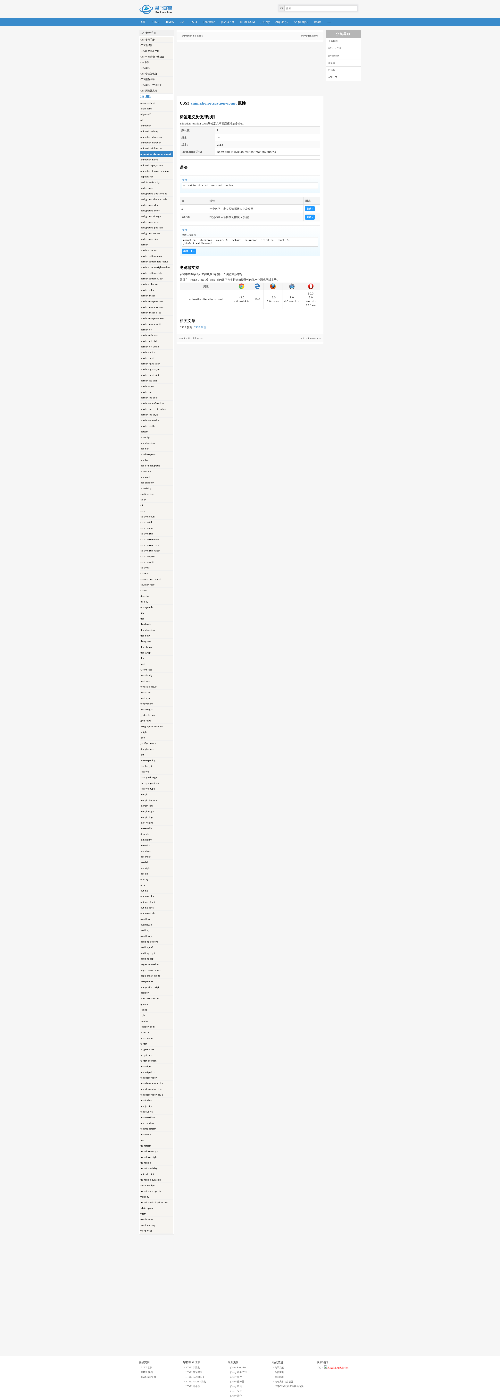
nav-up (144, 873)
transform (145, 1145)
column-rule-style (149, 545)
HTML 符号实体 (194, 1372)
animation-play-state (151, 165)
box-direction (147, 443)
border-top (146, 392)
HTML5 (169, 22)
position (144, 992)
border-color (147, 290)
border (144, 244)
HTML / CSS (334, 48)
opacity (144, 879)
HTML (155, 22)
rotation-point (147, 1026)
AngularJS (281, 22)
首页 (143, 22)
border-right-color (150, 363)
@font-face (146, 669)
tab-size (144, 1032)
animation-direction (151, 137)
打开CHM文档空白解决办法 (289, 1386)
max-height (146, 822)
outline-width (147, 913)
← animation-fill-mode (191, 35)
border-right (147, 358)
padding (144, 930)
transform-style (148, 1157)
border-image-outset (151, 301)
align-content (147, 103)
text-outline (146, 1111)
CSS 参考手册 (147, 39)
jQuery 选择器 (237, 1381)
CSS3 (193, 22)
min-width (145, 845)
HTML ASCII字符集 (196, 1381)
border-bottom (148, 250)
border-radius (147, 352)
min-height (146, 839)
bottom (144, 431)
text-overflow (147, 1117)
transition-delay (148, 1168)
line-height (146, 766)
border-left (146, 329)
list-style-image (148, 777)
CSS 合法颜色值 (148, 73)
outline (144, 890)
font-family (146, 675)
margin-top (146, 817)
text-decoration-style (151, 1094)
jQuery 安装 (236, 1391)
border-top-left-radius (152, 403)
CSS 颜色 (145, 68)
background (146, 188)
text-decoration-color (151, 1083)
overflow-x (146, 924)
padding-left (147, 947)
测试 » (310, 208)
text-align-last (147, 1072)
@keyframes (147, 749)
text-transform (148, 1128)
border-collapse (149, 284)
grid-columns (147, 715)
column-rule (147, 533)
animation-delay (149, 131)
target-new (146, 1055)
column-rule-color (150, 539)
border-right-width (150, 375)
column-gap (146, 528)
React (317, 22)
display (144, 601)
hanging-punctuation (151, 726)
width (143, 1213)
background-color (150, 210)
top (142, 1140)
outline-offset (147, 902)
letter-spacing (147, 760)
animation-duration (150, 142)
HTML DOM (247, 22)
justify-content (148, 743)
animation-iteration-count (155, 154)
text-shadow (147, 1123)
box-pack (145, 477)
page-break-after (149, 964)
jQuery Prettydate (238, 1367)
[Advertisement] (156, 1293)
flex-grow (145, 641)
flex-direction (147, 630)
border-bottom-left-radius (154, 261)
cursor (143, 590)
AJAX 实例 (146, 1367)
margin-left (146, 805)
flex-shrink (146, 647)
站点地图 (279, 1377)
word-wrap (146, 1230)
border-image (147, 295)
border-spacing (148, 380)
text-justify (146, 1106)
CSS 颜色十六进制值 (151, 85)
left (142, 754)
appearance (147, 176)
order (143, 885)
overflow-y (146, 936)
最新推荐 (333, 41)
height (143, 732)
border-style (147, 386)
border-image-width (151, 324)
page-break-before (150, 970)
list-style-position (149, 783)
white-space (147, 1208)
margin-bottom (148, 800)
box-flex (144, 448)
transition (145, 1162)
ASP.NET (332, 77)
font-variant (146, 703)
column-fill (146, 522)
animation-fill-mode (151, 148)
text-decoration (148, 1077)
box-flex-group (148, 454)
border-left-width (149, 346)
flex (142, 618)
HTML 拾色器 (193, 1386)
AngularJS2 (301, 22)
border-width (147, 426)
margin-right (147, 811)
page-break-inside (150, 975)
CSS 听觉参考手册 (149, 51)
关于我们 (279, 1367)
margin (144, 794)
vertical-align (147, 1185)
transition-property (150, 1191)
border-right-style (150, 369)
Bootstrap (209, 22)
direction (145, 596)
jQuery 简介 (236, 1395)
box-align (145, 437)
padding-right (147, 953)
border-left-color (149, 335)
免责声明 (279, 1372)
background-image (150, 216)
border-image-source (152, 318)
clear (143, 499)
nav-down (145, 851)
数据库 (331, 70)
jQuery (265, 22)
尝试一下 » (189, 251)
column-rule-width (150, 550)
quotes (144, 1004)
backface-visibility (150, 182)
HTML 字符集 (193, 1367)
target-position (148, 1060)
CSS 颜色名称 (147, 79)
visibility (144, 1196)
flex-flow (145, 635)
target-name (147, 1049)
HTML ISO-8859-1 (195, 1377)
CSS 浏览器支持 (148, 90)
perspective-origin (150, 987)
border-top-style (149, 414)
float (142, 658)
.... (329, 21)
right (143, 1015)
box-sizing (145, 488)
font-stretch (146, 692)
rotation (144, 1021)
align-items (146, 108)
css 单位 (144, 62)
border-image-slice (150, 312)
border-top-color (149, 397)
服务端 (331, 62)
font (142, 664)
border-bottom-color (151, 256)
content (144, 573)
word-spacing (147, 1225)
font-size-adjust (148, 686)
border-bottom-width (151, 278)
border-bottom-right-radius (155, 267)
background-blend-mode (153, 199)
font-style (145, 698)
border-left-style (149, 341)
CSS (182, 22)
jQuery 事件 (236, 1377)
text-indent (146, 1100)
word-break (146, 1219)
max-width (146, 828)
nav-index (145, 856)
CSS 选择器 (146, 45)
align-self (145, 114)
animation (145, 125)
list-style (144, 771)
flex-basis (145, 624)
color (143, 511)
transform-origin (149, 1151)
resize (143, 1009)
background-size (149, 239)
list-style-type (147, 788)
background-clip (149, 205)
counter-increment (150, 579)
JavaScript (227, 22)
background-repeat (150, 233)
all (141, 120)
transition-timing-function (154, 1202)
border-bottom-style (151, 273)
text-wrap (145, 1134)
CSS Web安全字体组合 (152, 56)
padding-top (147, 958)
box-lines (145, 460)
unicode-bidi (147, 1174)
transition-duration (150, 1179)
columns (145, 567)
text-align (145, 1066)
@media (144, 834)
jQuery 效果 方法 (238, 1372)
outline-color (147, 896)
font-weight (146, 709)
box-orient (146, 471)
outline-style (147, 907)
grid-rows (145, 720)
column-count (147, 516)
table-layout (146, 1038)
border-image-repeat (151, 307)
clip (142, 505)
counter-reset (147, 584)
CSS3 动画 (200, 327)
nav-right (145, 868)
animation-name (149, 159)
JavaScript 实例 (148, 1377)
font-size (145, 681)
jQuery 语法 (236, 1386)
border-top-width (149, 420)
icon (142, 737)
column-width (147, 562)
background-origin (150, 222)
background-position (151, 227)
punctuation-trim (149, 998)
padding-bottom (149, 941)
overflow (145, 919)
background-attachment (153, 193)
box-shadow (147, 482)
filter (143, 613)
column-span (147, 556)
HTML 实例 (147, 1372)
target (143, 1043)
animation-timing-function (154, 171)
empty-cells (146, 607)
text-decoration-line (151, 1089)
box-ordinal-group (150, 465)
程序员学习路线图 (284, 1381)
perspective (146, 981)
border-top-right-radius (153, 409)
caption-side (147, 494)
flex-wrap (145, 652)
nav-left (144, 862)
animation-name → (311, 35)
